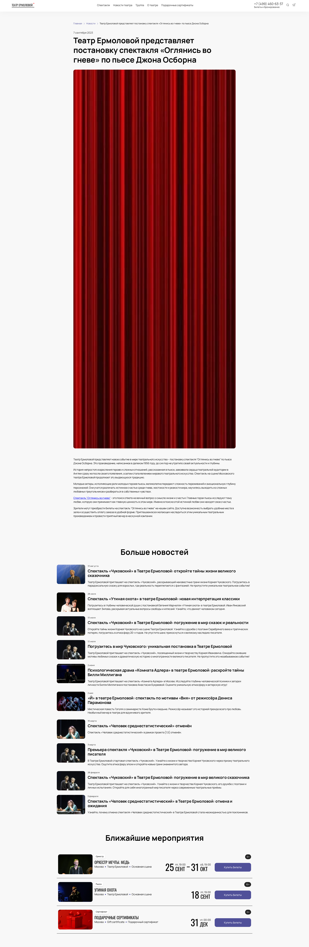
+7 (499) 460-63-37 (268, 4)
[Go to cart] (294, 5)
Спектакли (103, 5)
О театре (152, 5)
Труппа (140, 5)
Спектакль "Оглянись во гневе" (91, 498)
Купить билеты (233, 867)
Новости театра (122, 5)
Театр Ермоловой (22, 5)
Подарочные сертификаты (177, 5)
